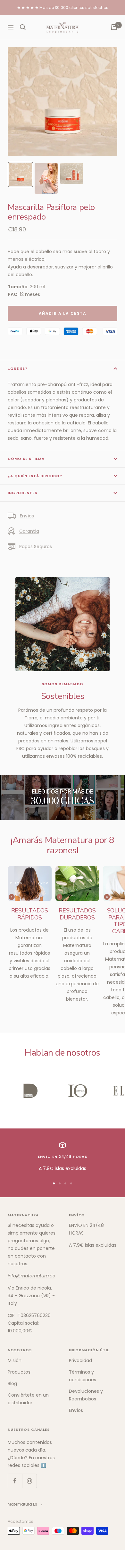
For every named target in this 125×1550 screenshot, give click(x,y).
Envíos (27, 516)
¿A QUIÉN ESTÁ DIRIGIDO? (35, 475)
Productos (19, 1372)
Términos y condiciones (82, 1376)
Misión (14, 1360)
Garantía (29, 531)
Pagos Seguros (35, 546)
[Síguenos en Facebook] (15, 1481)
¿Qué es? (18, 368)
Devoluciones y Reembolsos (86, 1395)
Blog (12, 1383)
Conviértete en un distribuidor (28, 1399)
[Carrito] (114, 27)
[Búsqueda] (23, 27)
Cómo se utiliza (26, 458)
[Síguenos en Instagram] (29, 1481)
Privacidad (80, 1360)
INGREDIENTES (22, 492)
